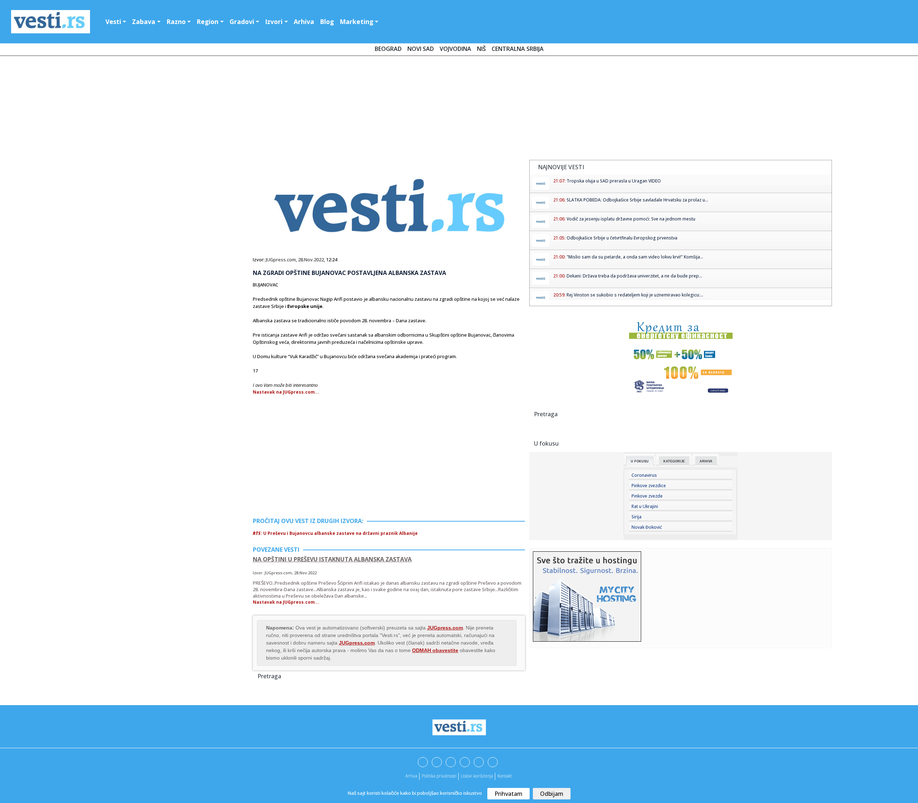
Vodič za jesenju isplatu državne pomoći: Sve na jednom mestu (631, 219)
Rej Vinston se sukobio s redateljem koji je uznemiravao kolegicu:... (635, 295)
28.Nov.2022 (311, 259)
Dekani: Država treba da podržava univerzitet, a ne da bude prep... (634, 276)
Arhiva (304, 21)
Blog (327, 21)
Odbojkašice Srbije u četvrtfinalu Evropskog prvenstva (622, 238)
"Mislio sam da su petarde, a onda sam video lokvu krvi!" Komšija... (635, 257)
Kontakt (504, 776)
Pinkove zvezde (647, 496)
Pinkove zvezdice (648, 486)
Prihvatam (508, 794)
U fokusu (640, 461)
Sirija (636, 517)
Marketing (356, 21)
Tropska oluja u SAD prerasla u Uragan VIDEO (614, 181)
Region (207, 21)
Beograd (388, 49)
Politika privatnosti (439, 776)
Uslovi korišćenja (477, 776)
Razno (176, 21)
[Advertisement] (459, 109)
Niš (481, 49)
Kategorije (674, 461)
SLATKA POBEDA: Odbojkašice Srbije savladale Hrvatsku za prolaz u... (637, 200)
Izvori (274, 21)
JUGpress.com (281, 259)
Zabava (143, 21)
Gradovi (242, 21)
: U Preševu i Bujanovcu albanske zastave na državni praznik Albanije (335, 533)
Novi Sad (420, 49)
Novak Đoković (646, 527)
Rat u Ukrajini (644, 506)
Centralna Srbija (518, 49)
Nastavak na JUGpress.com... (286, 392)
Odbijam (551, 794)
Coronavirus (644, 475)
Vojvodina (455, 49)
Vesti (113, 21)
